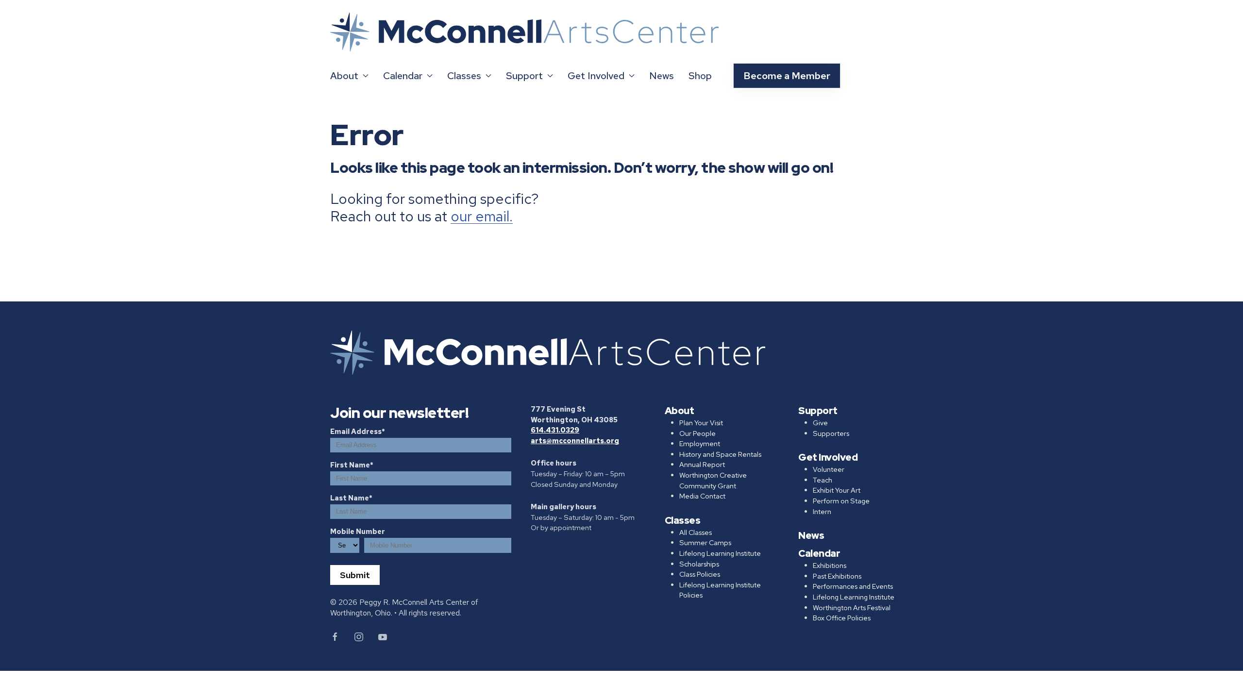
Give (820, 422)
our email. (482, 216)
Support (818, 410)
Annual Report (702, 464)
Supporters (831, 433)
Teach (822, 479)
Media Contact (702, 495)
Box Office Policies (842, 617)
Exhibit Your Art (836, 490)
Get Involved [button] (596, 75)
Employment (699, 443)
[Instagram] (359, 637)
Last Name (349, 498)
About (679, 410)
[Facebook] (335, 637)
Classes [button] (464, 75)
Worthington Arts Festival (851, 607)
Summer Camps (705, 542)
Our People (697, 433)
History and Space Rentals (720, 454)
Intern (822, 511)
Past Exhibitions (837, 576)
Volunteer (828, 469)
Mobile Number (357, 531)
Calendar (819, 553)
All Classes (695, 532)
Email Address (356, 431)
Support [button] (524, 75)
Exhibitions (829, 565)
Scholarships (699, 563)
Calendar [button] (402, 75)
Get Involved (827, 457)
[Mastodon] (382, 637)
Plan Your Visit (701, 422)
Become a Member (786, 75)
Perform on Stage (841, 500)
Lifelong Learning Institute (720, 553)
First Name (350, 465)
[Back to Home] (524, 32)
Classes (683, 520)
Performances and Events (853, 586)
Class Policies (699, 574)
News (661, 75)
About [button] (344, 75)
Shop (700, 75)
